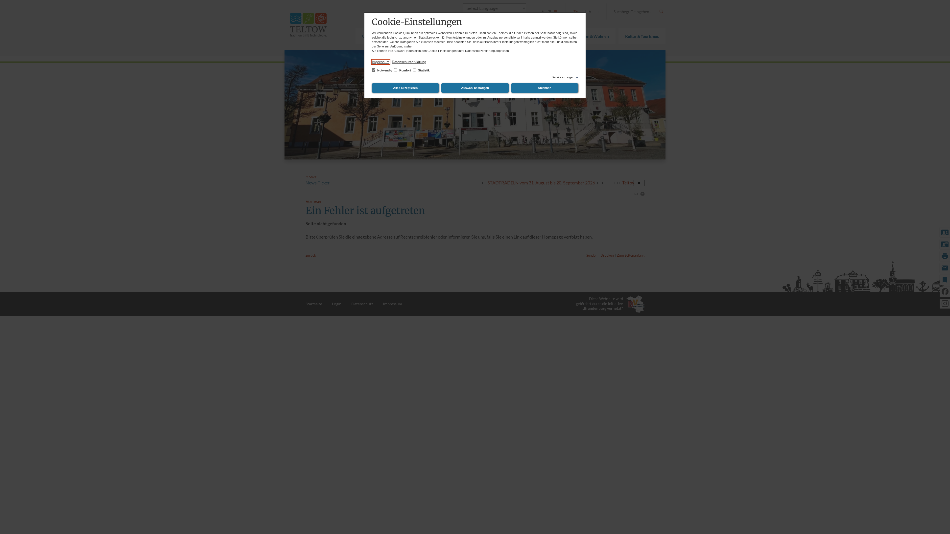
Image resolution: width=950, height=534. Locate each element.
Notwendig (385, 70)
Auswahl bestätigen (475, 88)
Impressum (380, 62)
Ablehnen (544, 88)
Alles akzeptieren (405, 88)
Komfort (405, 70)
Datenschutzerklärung (409, 62)
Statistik (423, 70)
